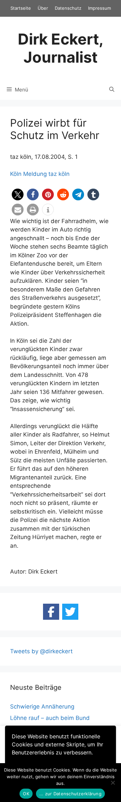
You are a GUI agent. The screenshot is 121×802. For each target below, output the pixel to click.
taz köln (59, 174)
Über (43, 8)
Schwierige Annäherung (42, 706)
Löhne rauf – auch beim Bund (50, 718)
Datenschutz (68, 8)
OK (26, 793)
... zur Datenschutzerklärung (70, 793)
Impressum (99, 8)
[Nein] (112, 782)
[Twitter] (70, 612)
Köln (16, 174)
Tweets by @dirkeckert (41, 651)
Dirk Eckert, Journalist (61, 48)
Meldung (35, 174)
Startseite (20, 8)
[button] (18, 194)
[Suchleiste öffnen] (112, 90)
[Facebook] (51, 612)
